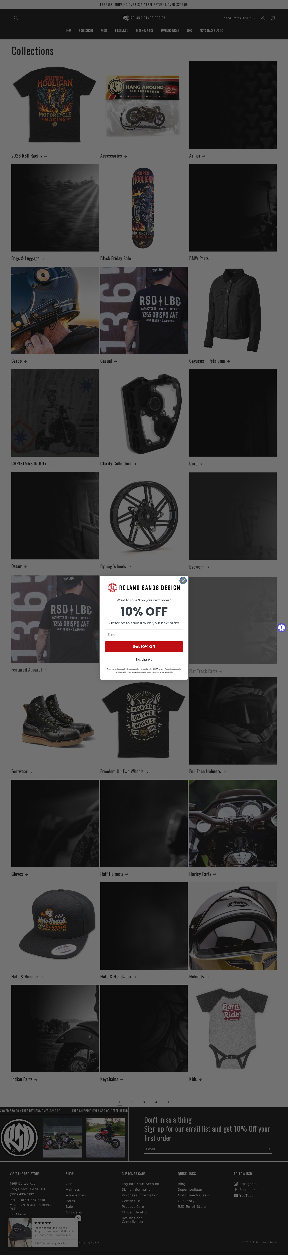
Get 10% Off (144, 646)
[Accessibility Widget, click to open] (281, 627)
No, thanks (144, 659)
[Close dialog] (183, 580)
